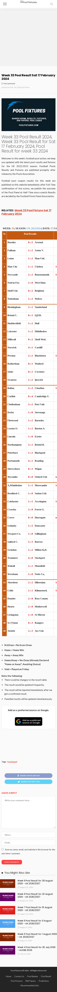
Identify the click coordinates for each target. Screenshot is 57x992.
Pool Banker (32, 976)
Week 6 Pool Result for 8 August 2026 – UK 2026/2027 (34, 922)
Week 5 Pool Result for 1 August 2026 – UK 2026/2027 (37, 935)
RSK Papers (31, 981)
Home (8, 976)
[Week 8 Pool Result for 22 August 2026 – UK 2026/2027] (7, 897)
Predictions (44, 981)
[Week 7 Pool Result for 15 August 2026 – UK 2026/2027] (7, 910)
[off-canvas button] (5, 4)
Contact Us (19, 976)
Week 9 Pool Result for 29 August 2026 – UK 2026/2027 (35, 882)
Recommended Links (30, 985)
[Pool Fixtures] (28, 1)
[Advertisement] (28, 37)
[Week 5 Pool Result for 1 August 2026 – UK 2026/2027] (7, 937)
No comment (9, 83)
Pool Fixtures (16, 981)
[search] (51, 4)
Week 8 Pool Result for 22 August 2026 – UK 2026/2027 (35, 895)
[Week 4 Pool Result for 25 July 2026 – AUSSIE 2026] (7, 950)
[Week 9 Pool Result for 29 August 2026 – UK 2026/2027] (7, 883)
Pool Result (12, 762)
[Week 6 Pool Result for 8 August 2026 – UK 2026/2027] (7, 923)
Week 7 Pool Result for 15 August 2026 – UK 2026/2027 (34, 909)
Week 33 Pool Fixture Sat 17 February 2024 (26, 212)
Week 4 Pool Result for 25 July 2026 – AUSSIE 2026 (36, 949)
